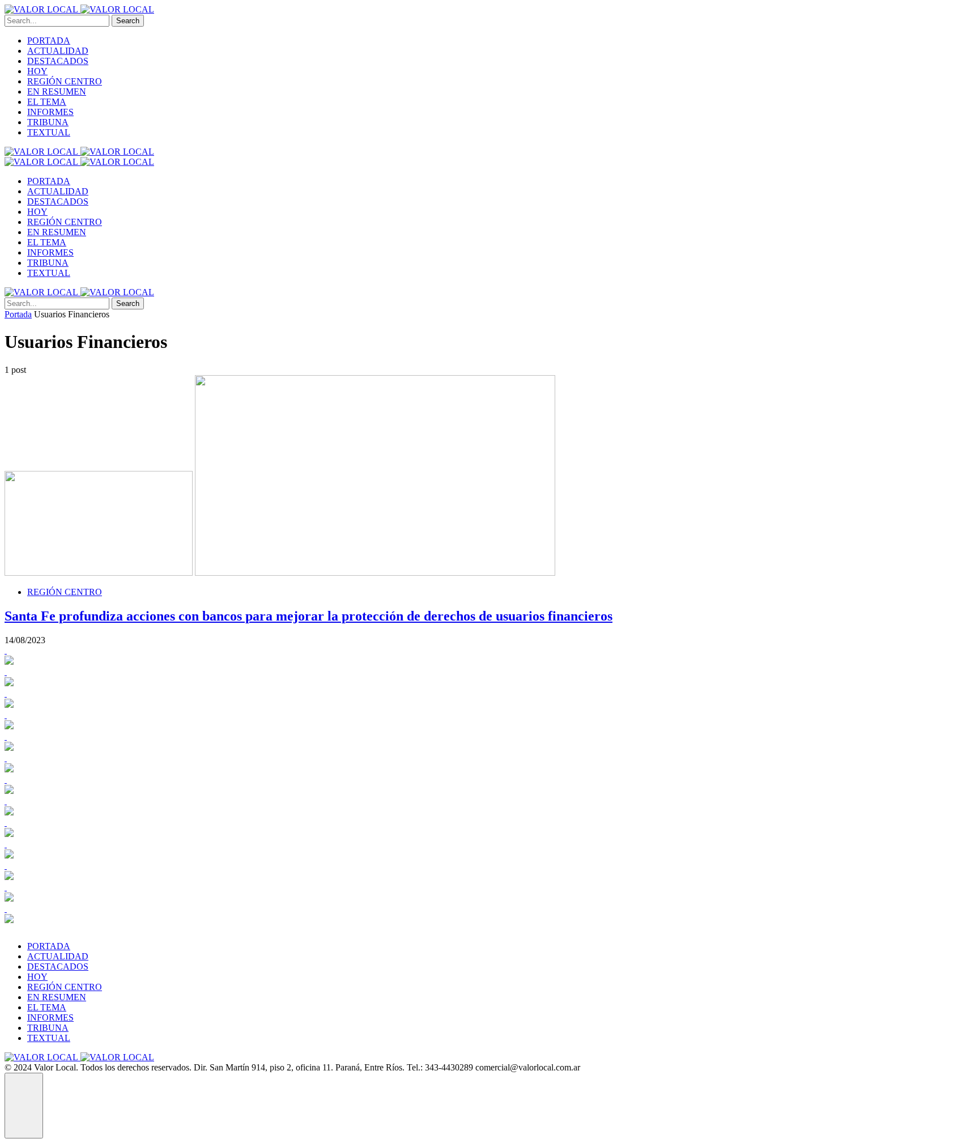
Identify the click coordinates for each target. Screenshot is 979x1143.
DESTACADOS (57, 61)
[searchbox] (57, 21)
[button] (24, 1105)
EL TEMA (46, 102)
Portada (18, 314)
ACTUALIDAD (57, 51)
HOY (37, 71)
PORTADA (48, 40)
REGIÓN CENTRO (64, 81)
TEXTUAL (48, 132)
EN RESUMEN (56, 91)
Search (127, 20)
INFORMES (50, 112)
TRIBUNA (48, 122)
